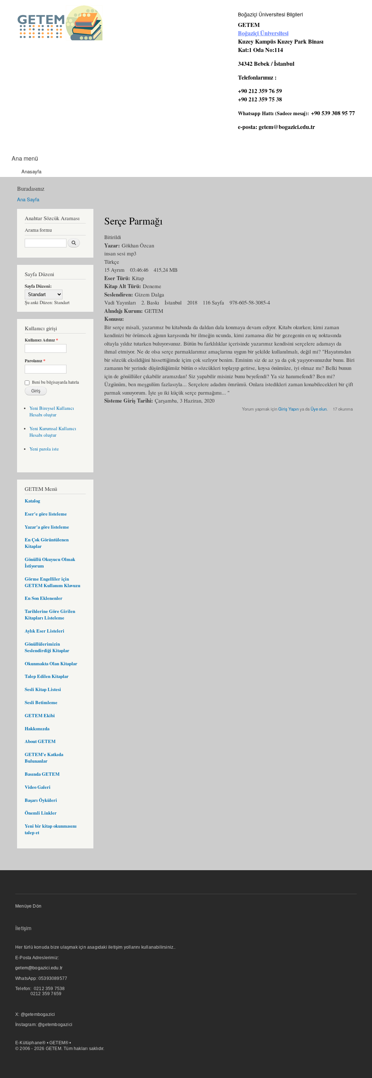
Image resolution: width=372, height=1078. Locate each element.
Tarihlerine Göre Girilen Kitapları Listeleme (50, 614)
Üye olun (319, 409)
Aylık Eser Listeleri (44, 630)
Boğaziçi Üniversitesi (263, 33)
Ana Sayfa (28, 199)
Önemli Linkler (41, 812)
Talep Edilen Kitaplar (47, 676)
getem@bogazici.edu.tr (287, 126)
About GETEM (40, 741)
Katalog (32, 500)
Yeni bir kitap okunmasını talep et (51, 829)
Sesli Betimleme (41, 702)
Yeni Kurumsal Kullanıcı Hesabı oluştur (52, 431)
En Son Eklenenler (43, 598)
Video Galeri (37, 787)
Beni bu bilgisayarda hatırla (55, 382)
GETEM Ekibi (40, 715)
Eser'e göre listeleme (46, 513)
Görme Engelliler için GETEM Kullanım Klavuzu (52, 582)
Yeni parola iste (44, 449)
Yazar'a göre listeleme (47, 527)
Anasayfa (31, 171)
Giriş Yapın (288, 409)
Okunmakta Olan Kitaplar (51, 663)
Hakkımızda (37, 728)
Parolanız (35, 361)
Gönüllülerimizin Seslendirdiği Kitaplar (47, 647)
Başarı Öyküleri (41, 800)
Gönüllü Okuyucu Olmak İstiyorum (50, 562)
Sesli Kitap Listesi (43, 689)
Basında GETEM (42, 774)
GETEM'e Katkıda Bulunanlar (44, 757)
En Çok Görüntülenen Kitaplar (47, 542)
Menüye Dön (28, 906)
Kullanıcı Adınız (41, 340)
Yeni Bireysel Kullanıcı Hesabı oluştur (51, 411)
